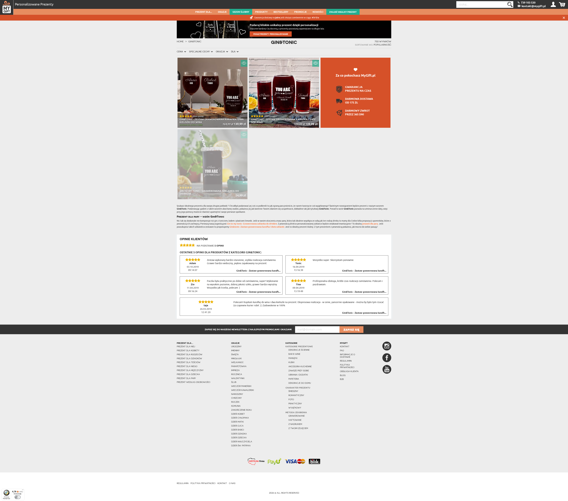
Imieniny (235, 350)
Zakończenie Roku (241, 410)
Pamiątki (292, 358)
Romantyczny (296, 395)
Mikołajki (236, 358)
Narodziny (237, 394)
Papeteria (293, 379)
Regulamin (346, 361)
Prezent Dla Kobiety (188, 350)
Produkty (261, 12)
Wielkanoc (237, 362)
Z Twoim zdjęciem (298, 428)
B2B (342, 379)
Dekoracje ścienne (299, 350)
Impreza (235, 370)
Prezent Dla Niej (186, 346)
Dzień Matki (237, 422)
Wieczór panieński (241, 386)
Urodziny (236, 346)
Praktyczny (295, 403)
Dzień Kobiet (238, 414)
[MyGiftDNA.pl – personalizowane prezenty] (6, 7)
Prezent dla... (203, 12)
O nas (232, 483)
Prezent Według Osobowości (193, 382)
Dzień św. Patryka (241, 445)
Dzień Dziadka (239, 434)
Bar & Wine (294, 354)
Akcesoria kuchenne (300, 366)
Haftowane (294, 420)
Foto (291, 399)
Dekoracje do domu (299, 383)
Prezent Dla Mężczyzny (190, 370)
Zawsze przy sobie (298, 370)
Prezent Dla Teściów (188, 362)
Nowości (318, 12)
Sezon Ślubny (241, 12)
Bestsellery (280, 12)
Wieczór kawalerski (242, 390)
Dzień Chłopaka (240, 418)
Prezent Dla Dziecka (188, 374)
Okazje (222, 12)
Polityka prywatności (347, 366)
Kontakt (344, 346)
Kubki (291, 362)
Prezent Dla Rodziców (189, 354)
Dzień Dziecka (239, 437)
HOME (180, 41)
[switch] (18, 497)
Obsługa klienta (349, 371)
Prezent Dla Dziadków (189, 358)
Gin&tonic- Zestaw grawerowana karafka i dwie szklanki (257, 227)
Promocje (300, 12)
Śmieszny (293, 391)
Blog (343, 375)
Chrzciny (236, 398)
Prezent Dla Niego (187, 366)
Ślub (233, 382)
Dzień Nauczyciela (241, 441)
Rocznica (236, 374)
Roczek (235, 402)
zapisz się (351, 329)
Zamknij (564, 18)
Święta (235, 354)
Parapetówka (238, 366)
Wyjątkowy (294, 408)
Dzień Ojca (237, 426)
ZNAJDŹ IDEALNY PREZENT (343, 12)
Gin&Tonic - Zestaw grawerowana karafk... (258, 270)
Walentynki (237, 378)
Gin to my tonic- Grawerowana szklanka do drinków (252, 224)
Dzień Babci (237, 430)
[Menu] (23, 490)
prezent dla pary (370, 224)
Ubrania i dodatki (298, 375)
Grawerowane (296, 416)
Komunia (236, 406)
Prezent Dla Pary (186, 378)
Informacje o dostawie (347, 355)
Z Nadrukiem (295, 424)
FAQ (342, 350)
